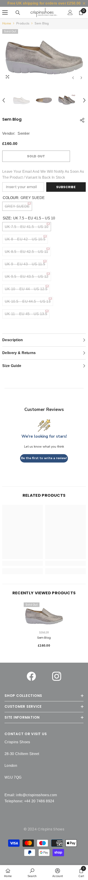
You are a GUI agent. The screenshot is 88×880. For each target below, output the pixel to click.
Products (22, 23)
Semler (24, 133)
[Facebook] (31, 676)
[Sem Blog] (44, 615)
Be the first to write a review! (44, 458)
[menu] (5, 12)
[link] (32, 872)
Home (6, 23)
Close (84, 3)
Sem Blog (44, 638)
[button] (73, 78)
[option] (44, 55)
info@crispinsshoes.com (36, 795)
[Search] (18, 12)
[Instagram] (57, 676)
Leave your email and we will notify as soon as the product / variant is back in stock (43, 174)
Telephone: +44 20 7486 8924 (29, 801)
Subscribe (66, 187)
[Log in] (70, 12)
